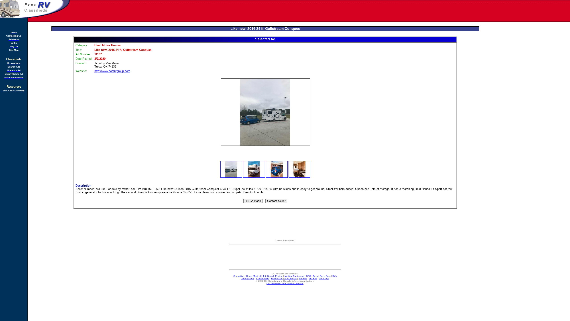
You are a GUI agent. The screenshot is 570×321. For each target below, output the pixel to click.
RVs (334, 276)
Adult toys (324, 278)
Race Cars (325, 276)
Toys (315, 276)
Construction (262, 278)
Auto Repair (290, 278)
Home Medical (253, 276)
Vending (303, 278)
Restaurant (277, 278)
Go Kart (313, 278)
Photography (247, 278)
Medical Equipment (294, 276)
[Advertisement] (320, 11)
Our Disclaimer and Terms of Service (285, 283)
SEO (308, 276)
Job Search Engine (273, 276)
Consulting (238, 276)
